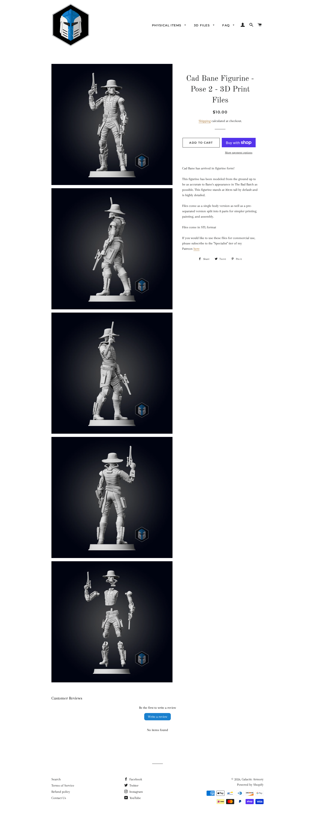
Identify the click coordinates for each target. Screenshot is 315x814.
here (197, 249)
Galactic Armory (253, 779)
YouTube (135, 798)
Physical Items (167, 25)
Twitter (133, 785)
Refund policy (60, 792)
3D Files (202, 25)
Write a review (157, 717)
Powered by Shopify (250, 785)
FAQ (226, 25)
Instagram (136, 792)
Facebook (135, 779)
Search (56, 779)
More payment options (238, 152)
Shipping (205, 121)
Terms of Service (62, 785)
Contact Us (58, 798)
